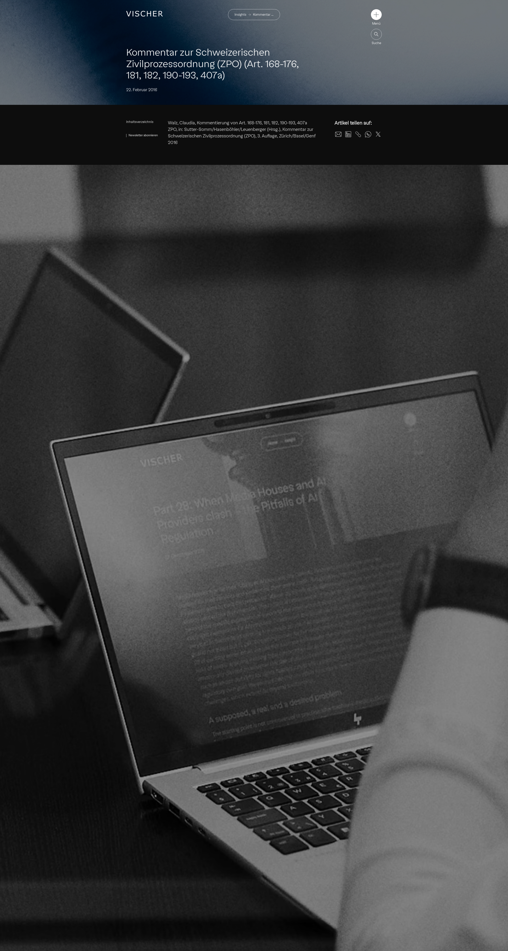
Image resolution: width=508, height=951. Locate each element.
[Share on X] (378, 134)
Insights (240, 14)
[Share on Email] (338, 134)
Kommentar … (263, 14)
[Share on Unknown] (358, 134)
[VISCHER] (144, 14)
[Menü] (376, 14)
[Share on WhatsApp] (368, 134)
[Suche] (376, 34)
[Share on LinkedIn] (348, 134)
